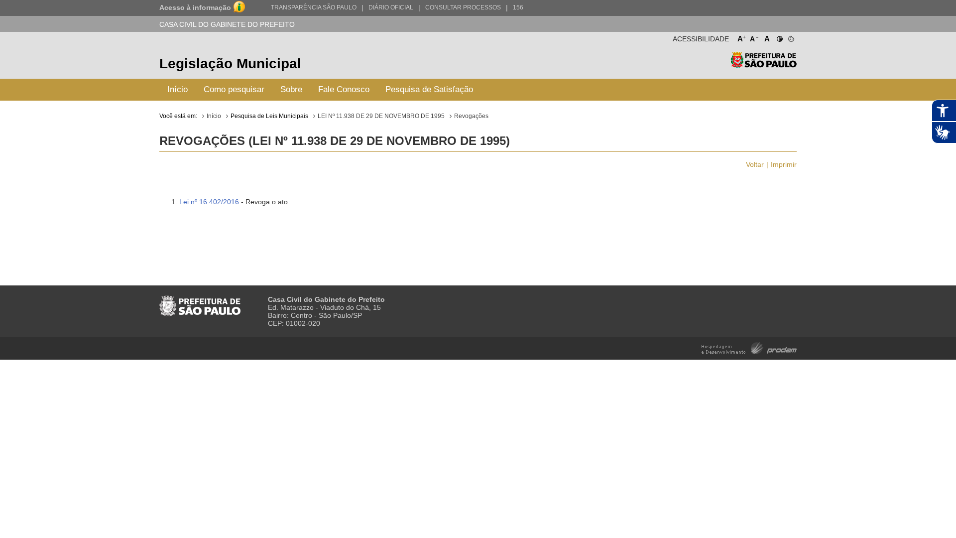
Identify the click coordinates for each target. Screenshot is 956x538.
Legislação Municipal (230, 63)
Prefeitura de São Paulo (763, 65)
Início (177, 89)
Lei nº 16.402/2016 (209, 202)
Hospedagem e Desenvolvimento (749, 347)
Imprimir (784, 164)
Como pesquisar (234, 89)
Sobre (291, 89)
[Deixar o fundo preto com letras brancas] (779, 37)
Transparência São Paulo (314, 7)
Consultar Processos (463, 7)
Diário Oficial (390, 7)
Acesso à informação (195, 7)
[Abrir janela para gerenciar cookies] (790, 37)
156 (518, 7)
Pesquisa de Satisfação (429, 89)
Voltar (755, 164)
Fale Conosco (343, 89)
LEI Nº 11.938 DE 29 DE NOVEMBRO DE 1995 (381, 116)
